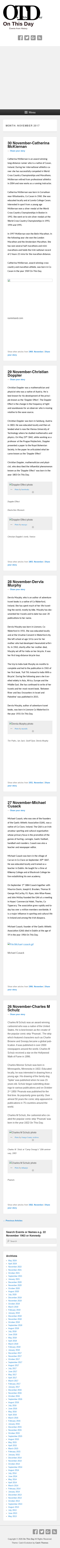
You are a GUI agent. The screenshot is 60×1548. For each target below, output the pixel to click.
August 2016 (13, 1402)
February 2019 (14, 1310)
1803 (31, 562)
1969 (31, 352)
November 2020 (15, 1285)
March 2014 (13, 1485)
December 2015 (15, 1427)
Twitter (26, 37)
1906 (31, 986)
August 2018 (13, 1328)
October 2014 (14, 1464)
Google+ (33, 37)
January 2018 (14, 1350)
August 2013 (13, 1507)
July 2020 (12, 1294)
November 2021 (15, 1270)
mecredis (24, 728)
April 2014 (12, 1482)
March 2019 (13, 1307)
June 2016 (12, 1408)
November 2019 (15, 1301)
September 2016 (15, 1399)
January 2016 (14, 1424)
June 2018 (12, 1334)
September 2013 (15, 1504)
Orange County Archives (30, 1137)
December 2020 (15, 1282)
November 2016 (15, 1393)
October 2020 (14, 1288)
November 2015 (15, 1430)
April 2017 (12, 1378)
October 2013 (14, 1501)
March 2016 (13, 1418)
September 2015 (15, 1436)
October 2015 (14, 1433)
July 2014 (12, 1473)
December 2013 (15, 1495)
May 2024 (12, 1260)
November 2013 (15, 1498)
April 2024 (12, 1264)
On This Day (18, 24)
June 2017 (12, 1371)
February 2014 (14, 1489)
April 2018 (12, 1341)
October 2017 (14, 1359)
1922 (31, 1205)
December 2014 (15, 1458)
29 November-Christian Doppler (28, 373)
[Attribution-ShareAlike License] (33, 492)
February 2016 (14, 1421)
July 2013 (12, 1510)
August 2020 (13, 1291)
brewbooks (25, 489)
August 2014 (13, 1470)
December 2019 (15, 1298)
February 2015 (14, 1452)
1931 (31, 783)
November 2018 (15, 1319)
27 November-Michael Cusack (27, 804)
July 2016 (12, 1405)
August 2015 (13, 1439)
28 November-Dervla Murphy (26, 583)
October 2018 (14, 1322)
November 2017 (15, 1356)
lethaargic (24, 1168)
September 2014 (15, 1467)
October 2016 (14, 1396)
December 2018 (15, 1316)
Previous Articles (12, 1220)
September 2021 (15, 1276)
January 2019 (14, 1313)
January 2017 (14, 1387)
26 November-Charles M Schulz (29, 1008)
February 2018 (14, 1347)
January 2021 (14, 1279)
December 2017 (15, 1353)
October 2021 (14, 1273)
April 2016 (12, 1415)
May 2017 (12, 1375)
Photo (17, 489)
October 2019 (14, 1304)
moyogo (24, 524)
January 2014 (14, 1492)
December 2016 (15, 1390)
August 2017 (13, 1365)
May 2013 (12, 1516)
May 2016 (12, 1412)
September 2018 (15, 1325)
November (38, 352)
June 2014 (12, 1476)
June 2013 (12, 1513)
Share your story (17, 151)
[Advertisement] (30, 78)
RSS (39, 37)
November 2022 (15, 1267)
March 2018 (13, 1344)
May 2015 (12, 1442)
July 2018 (12, 1331)
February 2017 (14, 1384)
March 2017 (13, 1381)
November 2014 (15, 1461)
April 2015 (12, 1445)
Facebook (20, 37)
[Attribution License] (33, 731)
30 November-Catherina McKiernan (28, 144)
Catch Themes (41, 1543)
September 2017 (15, 1362)
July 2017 (12, 1368)
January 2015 (14, 1455)
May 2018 (12, 1338)
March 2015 (13, 1448)
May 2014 (12, 1479)
